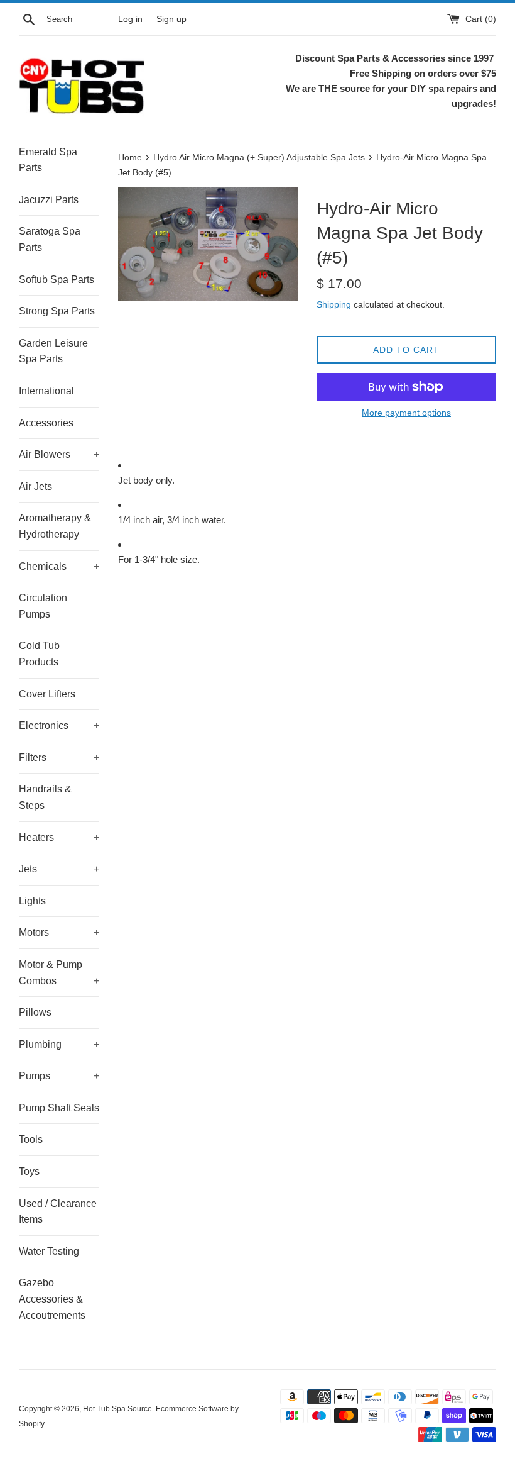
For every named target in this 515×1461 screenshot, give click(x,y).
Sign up (171, 19)
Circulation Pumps (43, 605)
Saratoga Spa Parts (49, 239)
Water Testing (49, 1251)
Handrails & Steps (45, 797)
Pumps (59, 1075)
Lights (32, 901)
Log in (130, 19)
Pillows (35, 1012)
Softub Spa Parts (56, 279)
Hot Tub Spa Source (117, 1408)
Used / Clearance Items (58, 1211)
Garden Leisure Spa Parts (53, 351)
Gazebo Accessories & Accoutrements (52, 1298)
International (46, 391)
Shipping (334, 304)
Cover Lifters (47, 694)
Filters (59, 757)
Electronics (59, 725)
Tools (31, 1139)
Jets (59, 869)
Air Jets (35, 486)
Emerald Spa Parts (48, 160)
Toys (29, 1171)
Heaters (59, 837)
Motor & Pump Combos (59, 972)
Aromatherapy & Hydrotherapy (55, 526)
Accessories (46, 423)
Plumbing (59, 1044)
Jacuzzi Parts (49, 199)
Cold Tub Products (39, 653)
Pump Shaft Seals (59, 1108)
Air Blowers (59, 454)
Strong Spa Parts (57, 311)
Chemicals (59, 566)
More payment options (406, 413)
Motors (59, 932)
